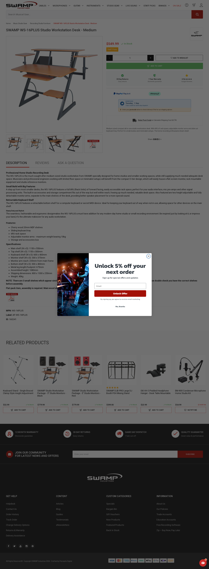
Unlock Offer (120, 293)
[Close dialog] (148, 256)
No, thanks (120, 306)
